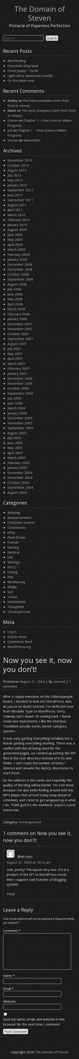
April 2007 (15, 358)
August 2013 (17, 170)
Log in (11, 631)
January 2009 (17, 259)
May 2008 (15, 299)
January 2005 (17, 467)
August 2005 (17, 433)
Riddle (12, 587)
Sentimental (16, 601)
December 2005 (19, 418)
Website (9, 1001)
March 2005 (16, 457)
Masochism (31, 140)
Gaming (13, 547)
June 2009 (15, 234)
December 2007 (19, 324)
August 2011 (17, 205)
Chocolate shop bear (23, 65)
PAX (10, 577)
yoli (10, 130)
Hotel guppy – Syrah (22, 70)
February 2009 (18, 254)
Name (9, 975)
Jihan (21, 856)
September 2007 (20, 338)
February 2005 (18, 462)
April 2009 (15, 244)
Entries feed (16, 636)
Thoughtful (15, 607)
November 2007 (19, 328)
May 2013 (15, 180)
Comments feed (19, 641)
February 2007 (18, 368)
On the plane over (21, 80)
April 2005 (15, 453)
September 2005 (20, 428)
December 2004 (19, 472)
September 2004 (20, 487)
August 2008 (17, 284)
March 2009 (16, 249)
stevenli (59, 681)
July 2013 (14, 175)
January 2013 (17, 185)
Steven (12, 120)
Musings (13, 562)
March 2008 (16, 309)
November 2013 (19, 160)
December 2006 (19, 378)
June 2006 (15, 403)
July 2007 (14, 348)
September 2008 (20, 279)
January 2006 (17, 413)
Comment (11, 930)
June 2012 (15, 195)
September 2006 (20, 393)
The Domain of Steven (39, 13)
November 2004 (19, 477)
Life (10, 557)
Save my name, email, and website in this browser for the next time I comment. (34, 1021)
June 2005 (15, 443)
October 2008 (18, 274)
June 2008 (15, 294)
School (12, 597)
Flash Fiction (16, 537)
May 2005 (15, 447)
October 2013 (18, 165)
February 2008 (18, 314)
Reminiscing (16, 582)
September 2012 (20, 190)
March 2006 (16, 408)
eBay (11, 532)
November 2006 (19, 383)
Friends (13, 542)
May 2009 (15, 239)
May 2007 (15, 353)
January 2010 (17, 225)
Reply (11, 894)
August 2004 (17, 492)
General (13, 552)
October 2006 (18, 388)
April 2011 (15, 210)
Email (8, 988)
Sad (10, 592)
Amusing (13, 512)
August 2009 (17, 229)
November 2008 (19, 269)
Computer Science (21, 522)
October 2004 (18, 482)
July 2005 (14, 438)
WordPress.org (19, 646)
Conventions (16, 527)
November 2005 (19, 423)
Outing (12, 572)
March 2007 (16, 363)
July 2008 (14, 289)
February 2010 (18, 219)
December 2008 (19, 264)
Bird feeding (16, 60)
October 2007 (18, 334)
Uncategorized (18, 611)
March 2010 (16, 215)
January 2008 (17, 319)
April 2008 (15, 304)
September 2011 (20, 200)
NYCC (11, 567)
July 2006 (14, 398)
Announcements (19, 517)
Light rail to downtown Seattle (30, 75)
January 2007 (17, 373)
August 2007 (17, 343)
